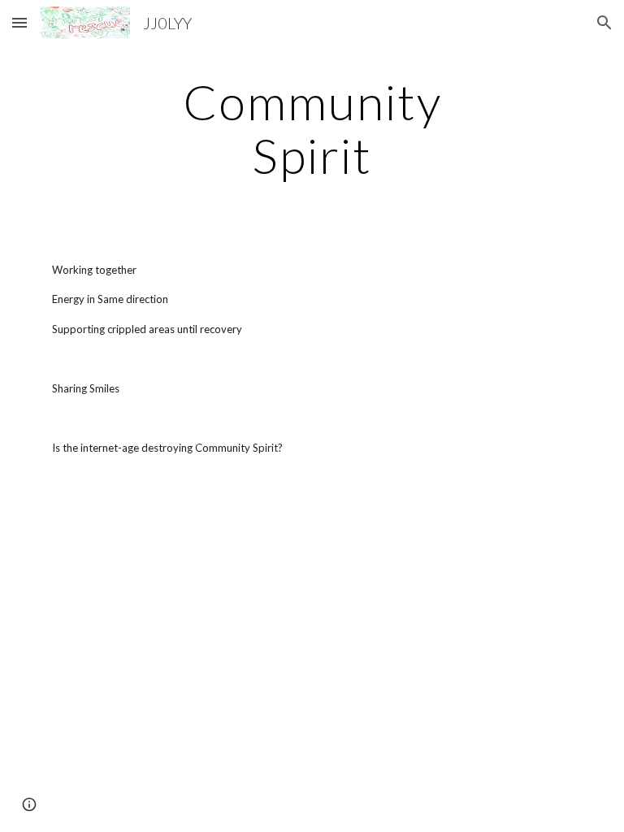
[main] (311, 128)
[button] (19, 22)
